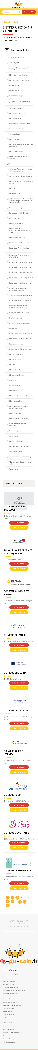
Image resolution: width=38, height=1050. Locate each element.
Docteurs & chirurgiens (16, 208)
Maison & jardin (7, 1011)
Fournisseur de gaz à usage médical (21, 278)
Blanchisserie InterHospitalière (19, 75)
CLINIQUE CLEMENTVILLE (17, 872)
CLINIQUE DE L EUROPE (16, 712)
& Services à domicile (15, 1032)
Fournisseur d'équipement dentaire (21, 262)
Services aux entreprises (10, 1036)
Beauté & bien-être (8, 984)
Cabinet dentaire (14, 85)
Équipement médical (16, 218)
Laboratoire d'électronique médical (21, 339)
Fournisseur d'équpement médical (20, 272)
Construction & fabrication (11, 987)
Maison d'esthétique (16, 354)
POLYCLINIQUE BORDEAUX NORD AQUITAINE (18, 553)
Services (5, 1032)
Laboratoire (13, 328)
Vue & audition (14, 469)
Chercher (28, 12)
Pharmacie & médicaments (18, 396)
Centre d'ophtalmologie (17, 113)
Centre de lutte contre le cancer (19, 124)
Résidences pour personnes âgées (20, 431)
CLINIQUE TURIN (12, 796)
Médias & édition (8, 1023)
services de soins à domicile (18, 446)
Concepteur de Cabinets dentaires (20, 176)
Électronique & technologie (11, 1002)
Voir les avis (18, 527)
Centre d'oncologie (15, 108)
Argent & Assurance (9, 981)
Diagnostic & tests (15, 194)
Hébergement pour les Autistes (19, 313)
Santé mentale (14, 436)
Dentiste (12, 188)
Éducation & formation (10, 999)
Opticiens (12, 380)
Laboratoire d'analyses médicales (20, 333)
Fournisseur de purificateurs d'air (20, 300)
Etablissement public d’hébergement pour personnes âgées (20, 230)
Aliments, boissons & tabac (11, 975)
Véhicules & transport (9, 1042)
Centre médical (14, 139)
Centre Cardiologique (16, 96)
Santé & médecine (8, 1029)
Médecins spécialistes (16, 375)
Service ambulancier (16, 441)
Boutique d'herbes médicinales (19, 80)
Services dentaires (15, 451)
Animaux (5, 978)
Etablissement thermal (17, 237)
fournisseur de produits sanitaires (20, 295)
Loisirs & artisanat (8, 1008)
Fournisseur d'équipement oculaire (20, 267)
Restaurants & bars (8, 1026)
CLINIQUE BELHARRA (15, 674)
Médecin (12, 365)
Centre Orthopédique (16, 151)
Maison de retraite (15, 359)
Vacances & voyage (9, 1039)
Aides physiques (14, 63)
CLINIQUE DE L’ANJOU (15, 636)
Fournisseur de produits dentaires (20, 283)
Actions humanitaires (16, 57)
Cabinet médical (14, 90)
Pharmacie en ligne (15, 401)
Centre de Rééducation (17, 129)
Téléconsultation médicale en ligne (20, 457)
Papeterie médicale (15, 385)
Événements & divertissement (12, 1005)
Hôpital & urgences (15, 318)
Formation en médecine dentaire (20, 243)
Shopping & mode (8, 1014)
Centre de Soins (14, 134)
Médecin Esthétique (16, 370)
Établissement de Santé (17, 223)
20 (20, 902)
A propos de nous (16, 921)
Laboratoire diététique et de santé (20, 349)
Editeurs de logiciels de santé (19, 213)
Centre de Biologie (15, 118)
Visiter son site (19, 523)
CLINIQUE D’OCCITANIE (16, 834)
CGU (26, 921)
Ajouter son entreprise (19, 926)
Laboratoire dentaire (16, 344)
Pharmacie (13, 391)
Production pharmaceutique (18, 418)
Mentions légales (8, 963)
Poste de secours (15, 413)
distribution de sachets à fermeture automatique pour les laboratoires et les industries (21, 201)
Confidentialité (19, 924)
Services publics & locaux (10, 993)
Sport (4, 1017)
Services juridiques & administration (14, 990)
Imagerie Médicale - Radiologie (19, 323)
